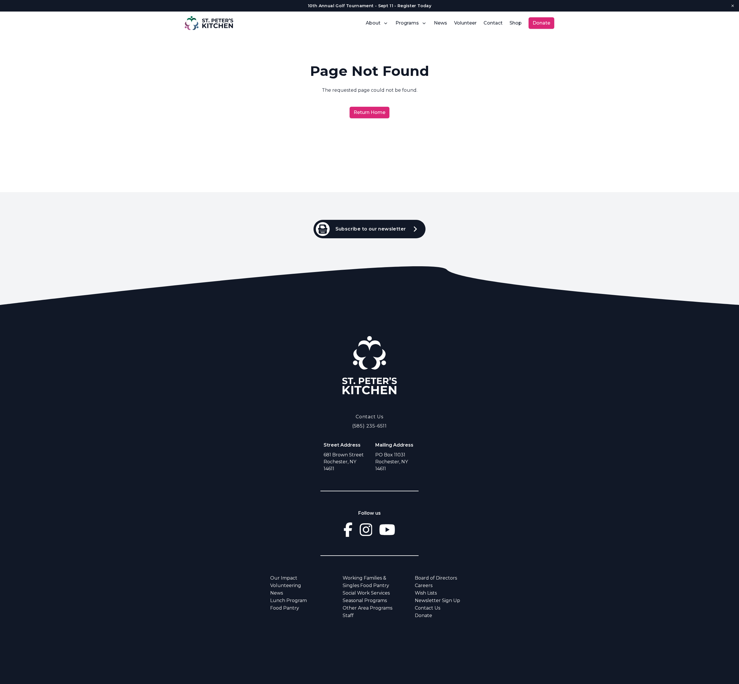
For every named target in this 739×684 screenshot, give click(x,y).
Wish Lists (426, 593)
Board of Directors (436, 578)
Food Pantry (284, 608)
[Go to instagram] (366, 529)
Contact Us (369, 416)
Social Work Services (366, 593)
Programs (407, 23)
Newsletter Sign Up (437, 600)
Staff (348, 615)
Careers (423, 585)
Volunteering (285, 585)
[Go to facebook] (348, 529)
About (373, 23)
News (440, 23)
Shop (516, 23)
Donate (541, 23)
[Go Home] (369, 365)
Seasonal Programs (365, 600)
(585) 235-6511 (369, 426)
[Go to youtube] (387, 529)
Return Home (369, 112)
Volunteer (465, 23)
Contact (493, 23)
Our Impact (283, 578)
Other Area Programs (367, 608)
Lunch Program (288, 600)
